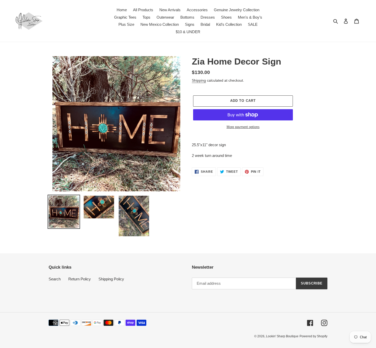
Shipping (199, 80)
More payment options (243, 127)
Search (55, 279)
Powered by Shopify (313, 336)
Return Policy (79, 279)
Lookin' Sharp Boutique (282, 336)
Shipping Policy (111, 279)
